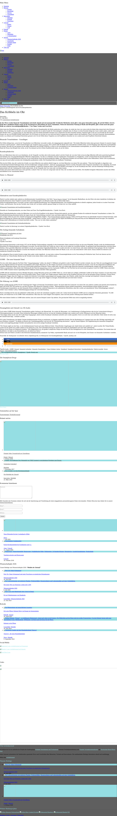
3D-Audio (6, 349)
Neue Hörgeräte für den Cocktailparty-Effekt (17, 534)
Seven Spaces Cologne (60, 199)
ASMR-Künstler (9, 285)
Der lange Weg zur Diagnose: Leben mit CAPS (17, 584)
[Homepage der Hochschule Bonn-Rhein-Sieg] (0, 666)
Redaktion (2, 815)
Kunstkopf (64, 349)
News (5, 537)
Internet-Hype (44, 268)
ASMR (11, 349)
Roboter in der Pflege (10, 623)
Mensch (6, 8)
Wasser (9, 26)
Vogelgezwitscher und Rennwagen (14, 555)
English (9, 44)
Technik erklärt (11, 42)
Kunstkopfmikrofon (87, 349)
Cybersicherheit (11, 36)
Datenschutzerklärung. (6, 502)
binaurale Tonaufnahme (39, 349)
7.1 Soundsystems (16, 132)
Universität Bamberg (11, 350)
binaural (16, 349)
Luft (8, 27)
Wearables (10, 34)
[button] (7, 339)
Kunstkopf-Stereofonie (74, 349)
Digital (6, 31)
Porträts (9, 9)
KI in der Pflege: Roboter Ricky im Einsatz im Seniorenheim (21, 611)
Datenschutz (20, 815)
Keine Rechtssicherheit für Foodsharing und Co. (18, 544)
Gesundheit (10, 14)
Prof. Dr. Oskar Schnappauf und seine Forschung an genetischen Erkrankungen (27, 574)
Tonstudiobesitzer (61, 165)
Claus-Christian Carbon (53, 349)
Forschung (10, 21)
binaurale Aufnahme (25, 349)
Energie (6, 29)
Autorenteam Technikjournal (10, 120)
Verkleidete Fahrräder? (10, 464)
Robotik (9, 19)
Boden (9, 24)
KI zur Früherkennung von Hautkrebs (15, 595)
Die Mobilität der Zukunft (11, 474)
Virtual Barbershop (33, 263)
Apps (8, 32)
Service (9, 13)
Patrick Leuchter (43, 144)
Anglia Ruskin (49, 276)
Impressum (13, 815)
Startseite (6, 6)
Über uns (6, 47)
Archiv (8, 815)
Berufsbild (10, 11)
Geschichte (10, 41)
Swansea (59, 276)
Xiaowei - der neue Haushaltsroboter (14, 634)
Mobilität (10, 18)
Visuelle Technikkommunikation (88, 749)
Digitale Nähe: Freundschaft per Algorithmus (17, 453)
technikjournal (10, 757)
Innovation (7, 16)
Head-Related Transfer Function (61, 216)
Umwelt (6, 22)
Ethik (8, 46)
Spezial (6, 37)
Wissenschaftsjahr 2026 (14, 39)
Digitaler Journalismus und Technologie (47, 749)
